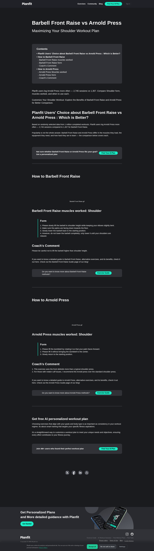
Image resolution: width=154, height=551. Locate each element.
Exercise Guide (103, 273)
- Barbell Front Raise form (50, 63)
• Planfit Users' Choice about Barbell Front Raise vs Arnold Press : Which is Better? (78, 53)
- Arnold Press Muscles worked (52, 72)
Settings (122, 546)
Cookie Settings (129, 541)
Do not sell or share (107, 546)
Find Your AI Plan (108, 153)
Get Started (27, 524)
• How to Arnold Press (47, 69)
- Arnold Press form (47, 75)
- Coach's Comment (47, 66)
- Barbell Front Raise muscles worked (55, 60)
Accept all (92, 546)
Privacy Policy (43, 547)
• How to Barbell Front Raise (51, 57)
